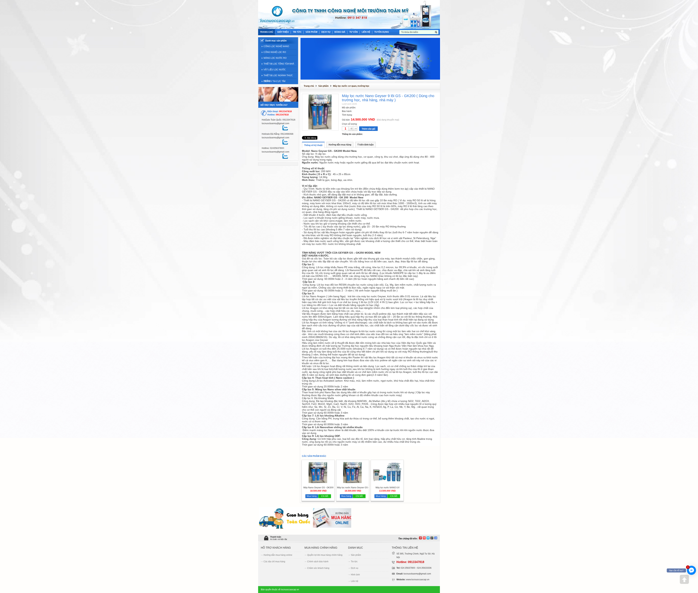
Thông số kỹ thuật (313, 145)
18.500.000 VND (318, 491)
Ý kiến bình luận (365, 144)
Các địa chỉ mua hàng (274, 561)
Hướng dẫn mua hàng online (278, 555)
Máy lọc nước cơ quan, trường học (351, 86)
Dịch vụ (354, 568)
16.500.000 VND (353, 491)
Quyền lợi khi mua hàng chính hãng (324, 555)
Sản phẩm (323, 86)
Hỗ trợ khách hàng (276, 547)
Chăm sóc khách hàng (318, 568)
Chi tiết (324, 496)
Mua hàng (312, 496)
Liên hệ (354, 581)
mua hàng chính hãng (320, 547)
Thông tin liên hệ (405, 547)
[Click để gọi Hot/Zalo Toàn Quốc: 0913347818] (285, 127)
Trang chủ (309, 86)
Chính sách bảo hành (317, 561)
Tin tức (354, 561)
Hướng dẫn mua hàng (340, 144)
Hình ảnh (355, 574)
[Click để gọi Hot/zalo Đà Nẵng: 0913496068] (285, 142)
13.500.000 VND (387, 491)
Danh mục (355, 547)
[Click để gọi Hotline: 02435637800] (285, 156)
